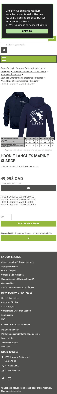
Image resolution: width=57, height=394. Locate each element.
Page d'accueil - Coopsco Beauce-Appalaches (22, 68)
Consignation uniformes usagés (16, 311)
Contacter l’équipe (9, 302)
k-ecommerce (28, 391)
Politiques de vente (10, 330)
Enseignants (7, 315)
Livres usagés (8, 306)
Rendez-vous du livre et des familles (18, 287)
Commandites (7, 283)
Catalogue (5, 71)
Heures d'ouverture (10, 298)
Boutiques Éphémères (11, 74)
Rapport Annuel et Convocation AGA (17, 279)
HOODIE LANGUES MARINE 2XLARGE (18, 204)
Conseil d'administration (12, 275)
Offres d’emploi (8, 270)
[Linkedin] (9, 378)
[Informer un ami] (28, 188)
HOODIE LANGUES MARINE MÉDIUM (18, 199)
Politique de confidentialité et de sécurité (20, 334)
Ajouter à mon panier (28, 223)
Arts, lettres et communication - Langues (19, 81)
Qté (2, 217)
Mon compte (7, 338)
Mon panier (6, 346)
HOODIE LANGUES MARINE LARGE (17, 202)
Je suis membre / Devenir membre (17, 262)
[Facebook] (3, 378)
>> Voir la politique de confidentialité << (26, 25)
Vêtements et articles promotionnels (29, 71)
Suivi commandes (9, 342)
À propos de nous (9, 266)
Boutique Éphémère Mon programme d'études (22, 78)
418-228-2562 (12, 365)
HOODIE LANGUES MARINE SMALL (17, 197)
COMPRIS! (27, 31)
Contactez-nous (13, 370)
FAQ (3, 319)
